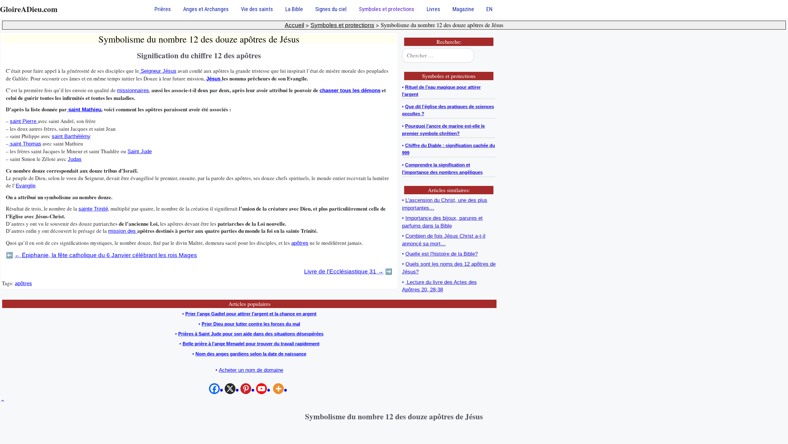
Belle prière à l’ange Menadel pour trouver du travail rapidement (251, 343)
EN (489, 9)
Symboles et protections (386, 9)
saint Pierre (24, 121)
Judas (75, 159)
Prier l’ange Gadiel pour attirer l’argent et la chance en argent (250, 313)
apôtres (299, 243)
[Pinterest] (248, 390)
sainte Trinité (93, 209)
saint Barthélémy (71, 136)
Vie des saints (257, 9)
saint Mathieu (84, 110)
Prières (163, 9)
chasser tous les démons (350, 90)
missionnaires (133, 90)
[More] (281, 390)
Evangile (25, 186)
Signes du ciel (331, 9)
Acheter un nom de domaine (251, 370)
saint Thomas (25, 144)
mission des (122, 231)
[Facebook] (217, 390)
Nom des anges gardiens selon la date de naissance (250, 353)
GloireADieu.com (29, 9)
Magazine (463, 9)
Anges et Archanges (206, 9)
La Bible (294, 9)
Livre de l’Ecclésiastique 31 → (344, 271)
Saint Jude (139, 151)
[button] (2, 401)
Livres (433, 9)
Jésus (214, 79)
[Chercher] (486, 55)
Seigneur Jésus (157, 71)
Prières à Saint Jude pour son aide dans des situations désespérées (251, 333)
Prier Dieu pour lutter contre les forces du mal (251, 324)
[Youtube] (264, 390)
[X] (232, 390)
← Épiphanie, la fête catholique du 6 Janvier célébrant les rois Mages (105, 255)
